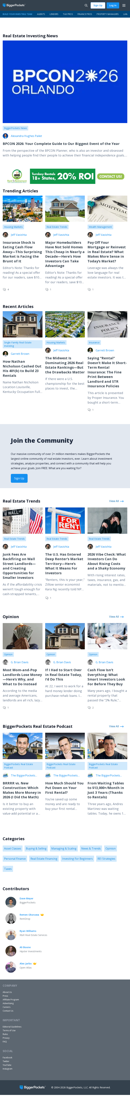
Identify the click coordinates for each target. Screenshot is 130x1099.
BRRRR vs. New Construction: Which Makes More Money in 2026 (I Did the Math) (22, 790)
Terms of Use (9, 1030)
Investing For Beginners (77, 859)
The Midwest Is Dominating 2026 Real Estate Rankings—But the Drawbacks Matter (65, 365)
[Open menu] (124, 5)
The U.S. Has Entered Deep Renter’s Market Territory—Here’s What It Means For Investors (64, 563)
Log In (112, 5)
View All (114, 501)
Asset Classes (12, 848)
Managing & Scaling (64, 848)
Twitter (6, 1061)
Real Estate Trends (57, 226)
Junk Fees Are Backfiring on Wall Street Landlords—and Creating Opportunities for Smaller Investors (19, 566)
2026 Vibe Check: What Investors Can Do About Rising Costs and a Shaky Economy (107, 561)
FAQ (5, 1041)
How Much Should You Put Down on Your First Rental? (64, 788)
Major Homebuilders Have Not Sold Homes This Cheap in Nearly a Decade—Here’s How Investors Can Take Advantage (65, 254)
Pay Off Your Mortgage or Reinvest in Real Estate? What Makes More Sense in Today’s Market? (107, 251)
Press (5, 995)
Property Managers (107, 14)
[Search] (86, 5)
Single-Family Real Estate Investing (17, 344)
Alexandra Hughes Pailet (26, 136)
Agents (41, 14)
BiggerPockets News (15, 128)
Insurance (94, 342)
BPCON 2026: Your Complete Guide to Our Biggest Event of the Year (61, 143)
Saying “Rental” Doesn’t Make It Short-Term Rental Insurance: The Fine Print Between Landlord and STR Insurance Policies (107, 372)
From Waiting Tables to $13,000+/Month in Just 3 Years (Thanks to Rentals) (106, 790)
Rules (5, 1034)
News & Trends (91, 848)
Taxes (8, 869)
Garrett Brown (20, 354)
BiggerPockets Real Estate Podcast (18, 766)
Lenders (54, 14)
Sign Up (97, 5)
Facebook (7, 1057)
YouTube (7, 1065)
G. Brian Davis (19, 662)
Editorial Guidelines (12, 1026)
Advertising (8, 1003)
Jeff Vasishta (19, 235)
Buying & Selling (36, 848)
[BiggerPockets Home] (15, 5)
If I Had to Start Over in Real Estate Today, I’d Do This (63, 675)
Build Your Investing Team (17, 14)
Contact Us (8, 1010)
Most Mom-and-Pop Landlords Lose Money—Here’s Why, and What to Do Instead (22, 677)
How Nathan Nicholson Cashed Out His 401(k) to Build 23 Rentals (22, 368)
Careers (6, 1007)
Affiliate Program (11, 999)
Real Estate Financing (43, 859)
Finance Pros (85, 14)
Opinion (8, 654)
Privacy (6, 1037)
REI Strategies (106, 859)
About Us (7, 992)
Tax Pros (68, 14)
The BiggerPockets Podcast (23, 775)
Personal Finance (15, 859)
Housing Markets (13, 226)
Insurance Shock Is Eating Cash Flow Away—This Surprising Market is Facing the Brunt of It (22, 251)
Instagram (7, 1068)
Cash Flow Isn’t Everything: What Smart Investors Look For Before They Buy (106, 677)
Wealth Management (100, 226)
